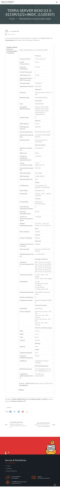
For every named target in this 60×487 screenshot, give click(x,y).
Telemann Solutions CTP (18, 401)
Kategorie (9, 407)
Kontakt (8, 466)
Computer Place (15, 31)
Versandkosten (9, 40)
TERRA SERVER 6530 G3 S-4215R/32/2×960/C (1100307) (30, 399)
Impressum (9, 468)
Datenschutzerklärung (12, 471)
